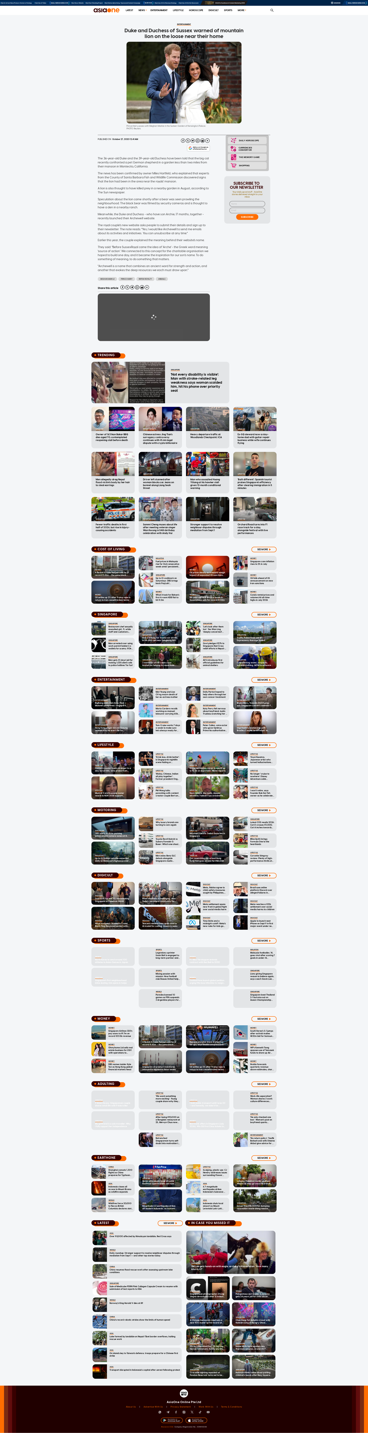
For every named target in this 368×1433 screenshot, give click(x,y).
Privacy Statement (181, 1407)
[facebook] (183, 140)
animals (161, 279)
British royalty (145, 279)
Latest (129, 10)
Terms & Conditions (231, 1407)
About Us (131, 1407)
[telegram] (192, 140)
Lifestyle (178, 10)
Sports (228, 10)
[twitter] (187, 140)
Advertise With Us (153, 1407)
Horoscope (196, 10)
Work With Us (206, 1407)
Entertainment (159, 10)
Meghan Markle (107, 279)
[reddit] (202, 140)
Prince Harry (127, 279)
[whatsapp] (197, 140)
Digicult (213, 10)
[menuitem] (129, 10)
